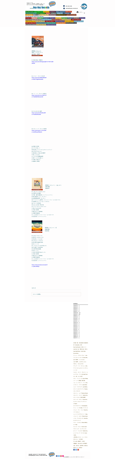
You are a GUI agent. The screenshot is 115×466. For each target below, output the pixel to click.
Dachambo (77, 344)
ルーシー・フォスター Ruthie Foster (80, 430)
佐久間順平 (84, 443)
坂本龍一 (81, 447)
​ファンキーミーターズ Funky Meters (80, 357)
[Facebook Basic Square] (74, 449)
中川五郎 (81, 439)
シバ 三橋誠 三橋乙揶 (80, 380)
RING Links (82, 349)
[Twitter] (59, 456)
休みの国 (80, 443)
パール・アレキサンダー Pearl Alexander (80, 418)
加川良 (77, 445)
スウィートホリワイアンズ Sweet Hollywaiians (80, 389)
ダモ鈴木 (75, 403)
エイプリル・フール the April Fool (80, 374)
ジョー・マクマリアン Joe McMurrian (80, 386)
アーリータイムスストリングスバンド (80, 368)
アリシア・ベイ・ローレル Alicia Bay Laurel (80, 365)
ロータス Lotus (84, 432)
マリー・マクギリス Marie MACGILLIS (80, 422)
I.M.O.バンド (83, 347)
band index (83, 351)
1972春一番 (75, 342)
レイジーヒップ (76, 432)
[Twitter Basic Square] (76, 449)
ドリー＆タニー (76, 412)
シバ (74, 380)
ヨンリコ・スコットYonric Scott (80, 426)
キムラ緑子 (80, 376)
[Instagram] (63, 456)
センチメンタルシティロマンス (79, 401)
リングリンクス (83, 428)
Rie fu (86, 349)
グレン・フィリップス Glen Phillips (80, 378)
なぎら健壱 (75, 361)
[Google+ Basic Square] (78, 449)
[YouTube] (61, 456)
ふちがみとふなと (82, 361)
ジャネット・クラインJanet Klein (80, 384)
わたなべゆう (81, 363)
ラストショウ (76, 428)
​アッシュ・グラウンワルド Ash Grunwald (80, 355)
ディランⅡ (85, 407)
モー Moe (75, 424)
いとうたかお (81, 359)
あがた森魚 (75, 359)
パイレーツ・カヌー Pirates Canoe (80, 416)
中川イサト (75, 439)
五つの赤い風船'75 (77, 441)
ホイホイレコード (77, 420)
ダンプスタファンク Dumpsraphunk (80, 405)
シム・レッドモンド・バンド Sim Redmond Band (80, 382)
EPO (81, 344)
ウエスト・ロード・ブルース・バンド (80, 372)
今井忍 (83, 441)
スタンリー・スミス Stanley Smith (80, 395)
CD (73, 344)
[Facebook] (57, 456)
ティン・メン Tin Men (78, 407)
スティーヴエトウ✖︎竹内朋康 (79, 397)
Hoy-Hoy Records (76, 347)
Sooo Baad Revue (76, 351)
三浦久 (74, 435)
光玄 (74, 445)
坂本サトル (75, 447)
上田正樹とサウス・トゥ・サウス (80, 437)
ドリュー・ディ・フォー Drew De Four (80, 409)
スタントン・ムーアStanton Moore (80, 393)
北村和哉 (81, 445)
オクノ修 (75, 376)
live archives (75, 353)
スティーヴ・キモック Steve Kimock (80, 399)
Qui (78, 349)
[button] (84, 13)
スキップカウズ (76, 391)
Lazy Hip (75, 349)
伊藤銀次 (75, 443)
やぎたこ (75, 363)
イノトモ (75, 370)
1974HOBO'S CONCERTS (83, 342)
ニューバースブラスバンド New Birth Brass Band (80, 414)
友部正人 (86, 445)
